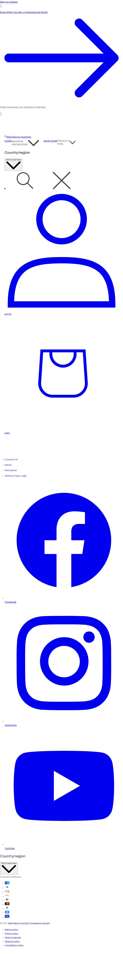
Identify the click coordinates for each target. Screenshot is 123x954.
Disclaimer (11, 470)
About (8, 465)
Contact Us (11, 459)
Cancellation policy (14, 945)
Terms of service (13, 938)
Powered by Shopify (40, 923)
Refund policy (11, 930)
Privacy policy (11, 934)
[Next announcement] (1, 114)
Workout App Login (16, 476)
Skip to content (9, 2)
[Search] (62, 181)
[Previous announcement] (1, 6)
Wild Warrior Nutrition (19, 923)
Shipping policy (12, 941)
